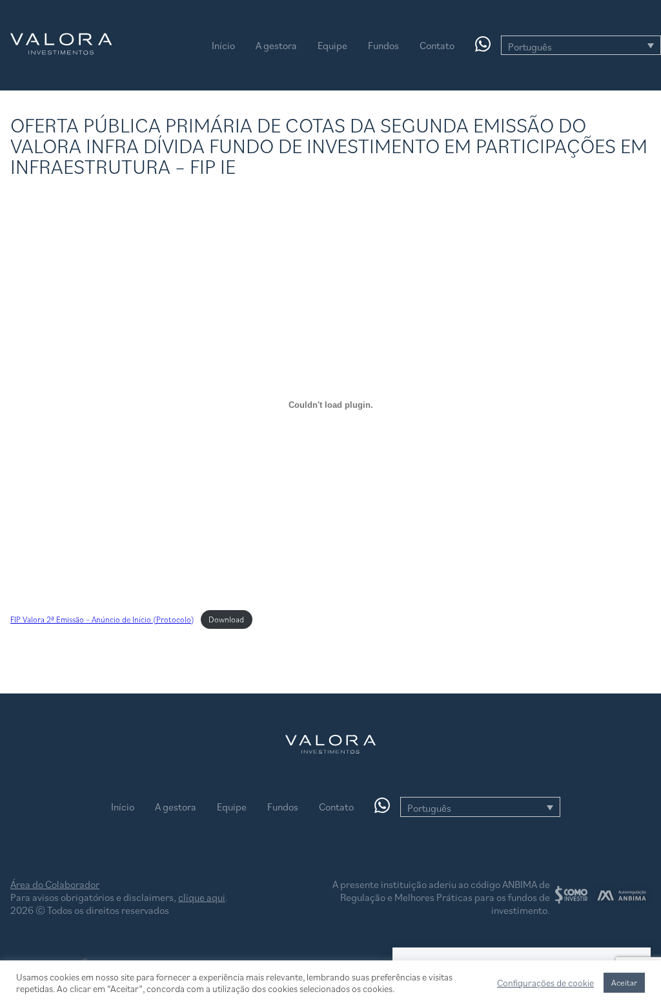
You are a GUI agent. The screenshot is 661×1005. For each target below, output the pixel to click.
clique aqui (201, 897)
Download (226, 619)
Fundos (383, 45)
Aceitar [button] (624, 982)
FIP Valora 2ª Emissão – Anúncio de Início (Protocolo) (102, 619)
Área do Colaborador (54, 884)
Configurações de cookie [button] (545, 983)
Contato (437, 45)
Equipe (332, 45)
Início (223, 45)
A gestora (276, 45)
